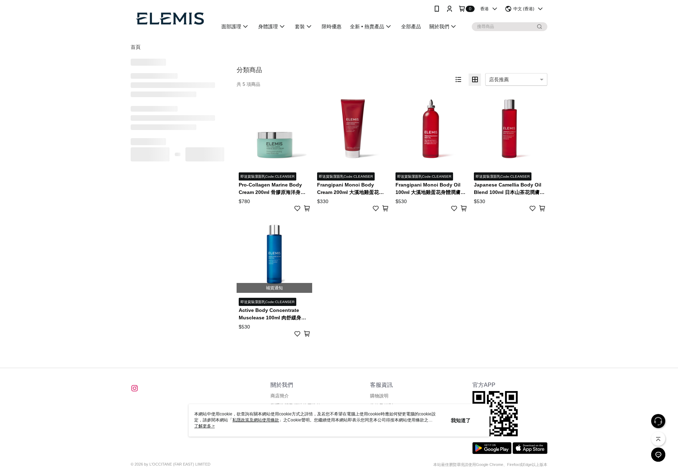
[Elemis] (170, 18)
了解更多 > (204, 426)
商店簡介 (279, 395)
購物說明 (379, 395)
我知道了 (461, 420)
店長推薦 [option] (499, 79)
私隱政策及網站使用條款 (255, 420)
